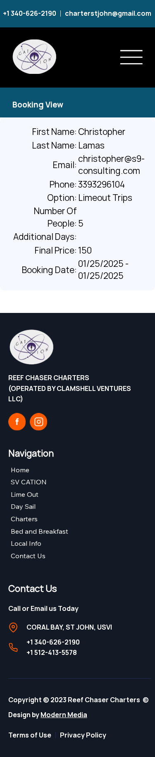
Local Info (26, 543)
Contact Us (28, 556)
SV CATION (29, 482)
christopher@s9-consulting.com (111, 164)
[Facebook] (17, 421)
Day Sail (23, 506)
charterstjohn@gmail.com (109, 13)
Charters (24, 519)
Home (20, 470)
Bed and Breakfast (39, 531)
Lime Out (24, 494)
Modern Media (64, 714)
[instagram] (38, 421)
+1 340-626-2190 (29, 13)
